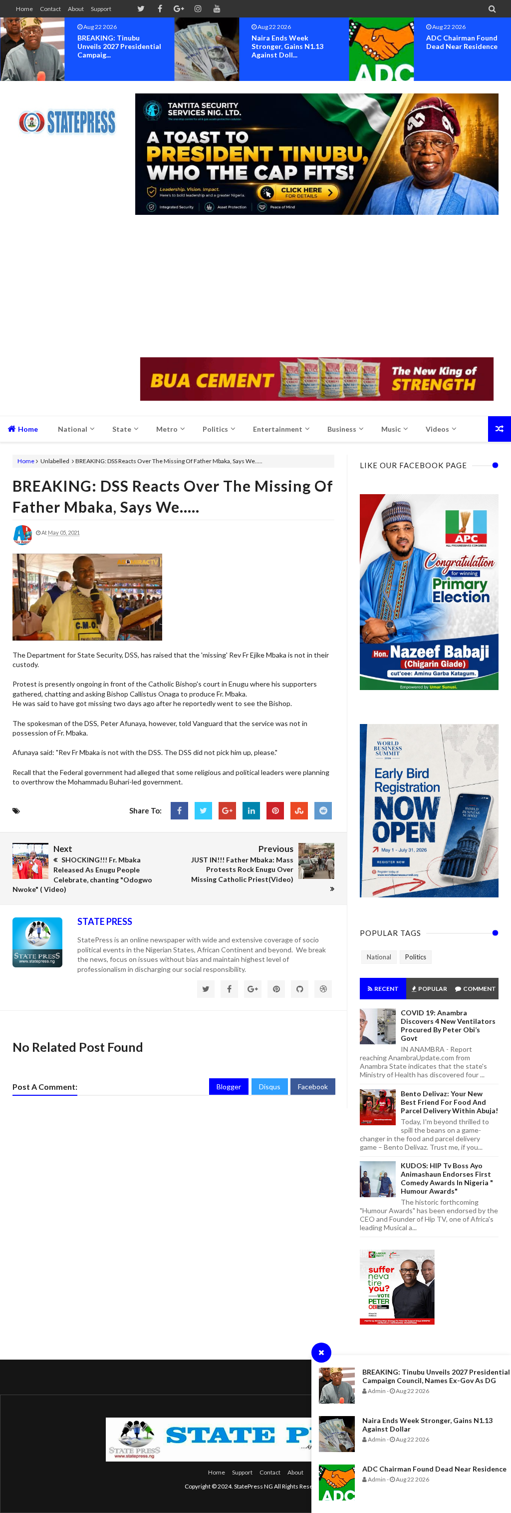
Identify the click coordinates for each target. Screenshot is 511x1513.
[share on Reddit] (323, 810)
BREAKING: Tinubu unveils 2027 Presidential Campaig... (119, 46)
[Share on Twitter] (203, 810)
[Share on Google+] (227, 810)
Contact (50, 8)
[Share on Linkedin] (251, 810)
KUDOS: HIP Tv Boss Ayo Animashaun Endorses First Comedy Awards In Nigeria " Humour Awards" (447, 1178)
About (76, 8)
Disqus (269, 1086)
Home (24, 8)
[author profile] (22, 543)
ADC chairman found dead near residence (434, 1469)
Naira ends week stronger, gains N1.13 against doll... (287, 46)
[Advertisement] (317, 287)
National (379, 957)
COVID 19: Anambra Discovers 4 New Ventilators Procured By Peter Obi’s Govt (448, 1025)
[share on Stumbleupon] (299, 810)
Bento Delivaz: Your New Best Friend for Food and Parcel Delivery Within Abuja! (449, 1102)
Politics (415, 957)
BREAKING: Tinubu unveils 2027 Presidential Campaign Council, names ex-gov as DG (436, 1376)
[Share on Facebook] (179, 810)
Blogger (229, 1086)
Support (101, 8)
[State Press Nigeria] (71, 115)
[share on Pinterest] (275, 810)
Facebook (313, 1086)
